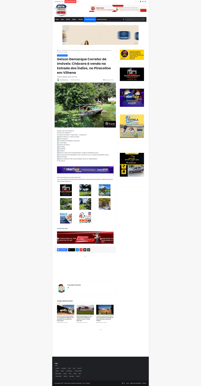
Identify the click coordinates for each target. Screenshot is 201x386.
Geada (62, 370)
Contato (144, 383)
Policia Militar (58, 376)
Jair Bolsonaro (69, 370)
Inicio (57, 19)
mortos (74, 373)
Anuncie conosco (102, 19)
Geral (62, 19)
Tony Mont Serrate (64, 80)
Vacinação (71, 376)
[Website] (68, 288)
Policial (68, 19)
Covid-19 (79, 368)
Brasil (69, 368)
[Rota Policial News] (61, 10)
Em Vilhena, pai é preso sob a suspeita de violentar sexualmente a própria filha (96, 1)
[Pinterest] (81, 249)
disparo (57, 370)
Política (74, 19)
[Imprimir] (88, 249)
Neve (80, 373)
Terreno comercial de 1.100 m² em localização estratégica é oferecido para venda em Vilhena (104, 318)
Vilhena (77, 376)
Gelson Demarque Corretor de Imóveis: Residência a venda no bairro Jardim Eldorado (84, 318)
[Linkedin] (77, 249)
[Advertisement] (85, 268)
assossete (64, 368)
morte (70, 373)
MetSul (65, 373)
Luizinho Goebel (78, 370)
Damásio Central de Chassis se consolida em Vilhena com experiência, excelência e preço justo (65, 318)
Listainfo (88, 383)
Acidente (57, 368)
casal (74, 368)
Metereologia (58, 373)
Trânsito (80, 19)
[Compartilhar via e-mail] (84, 249)
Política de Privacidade (135, 383)
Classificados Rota (90, 19)
